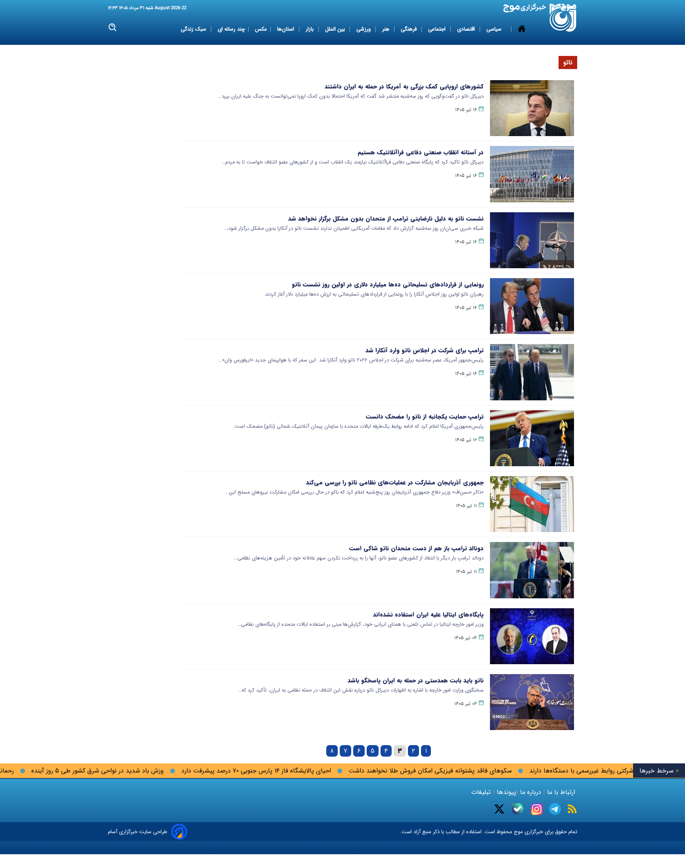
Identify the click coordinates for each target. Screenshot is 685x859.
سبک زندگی (194, 29)
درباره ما (530, 792)
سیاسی (494, 29)
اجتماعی (437, 29)
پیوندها (505, 792)
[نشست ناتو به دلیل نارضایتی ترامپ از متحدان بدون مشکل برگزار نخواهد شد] (532, 240)
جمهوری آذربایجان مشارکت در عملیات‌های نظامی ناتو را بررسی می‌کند (395, 482)
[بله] (517, 809)
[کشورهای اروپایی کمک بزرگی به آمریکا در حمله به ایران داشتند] (532, 108)
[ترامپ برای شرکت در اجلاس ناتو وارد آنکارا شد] (532, 372)
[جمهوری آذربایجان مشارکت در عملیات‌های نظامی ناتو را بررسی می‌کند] (532, 504)
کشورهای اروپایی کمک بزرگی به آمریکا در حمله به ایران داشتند (404, 86)
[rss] (572, 809)
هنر (386, 29)
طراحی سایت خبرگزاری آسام (137, 832)
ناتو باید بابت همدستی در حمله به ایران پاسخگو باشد (416, 680)
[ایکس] (499, 809)
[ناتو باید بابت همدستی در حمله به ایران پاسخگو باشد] (532, 702)
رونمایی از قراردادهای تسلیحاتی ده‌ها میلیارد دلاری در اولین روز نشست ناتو (388, 284)
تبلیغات (482, 792)
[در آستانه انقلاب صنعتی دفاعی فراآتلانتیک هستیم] (532, 174)
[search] (113, 28)
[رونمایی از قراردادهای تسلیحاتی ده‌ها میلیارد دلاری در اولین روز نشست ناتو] (532, 306)
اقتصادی (466, 29)
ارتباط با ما (561, 792)
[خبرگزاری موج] (563, 18)
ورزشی (364, 29)
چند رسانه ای (231, 29)
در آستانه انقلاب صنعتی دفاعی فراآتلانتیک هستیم (421, 152)
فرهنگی (409, 29)
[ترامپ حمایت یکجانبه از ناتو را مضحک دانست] (532, 438)
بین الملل (335, 29)
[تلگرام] (555, 809)
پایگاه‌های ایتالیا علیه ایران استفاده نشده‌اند (428, 614)
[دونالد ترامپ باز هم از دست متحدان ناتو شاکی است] (532, 570)
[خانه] (522, 29)
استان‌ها (286, 29)
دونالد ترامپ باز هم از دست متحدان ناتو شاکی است (416, 548)
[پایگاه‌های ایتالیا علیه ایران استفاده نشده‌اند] (532, 636)
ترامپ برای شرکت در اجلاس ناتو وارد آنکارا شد (424, 350)
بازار (310, 29)
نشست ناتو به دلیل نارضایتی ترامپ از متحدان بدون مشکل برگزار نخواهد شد (386, 218)
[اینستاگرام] (537, 809)
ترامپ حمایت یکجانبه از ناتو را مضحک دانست (425, 416)
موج (517, 832)
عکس (261, 29)
